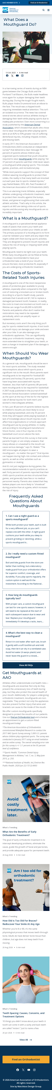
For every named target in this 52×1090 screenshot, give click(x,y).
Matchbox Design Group (29, 1086)
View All (24, 1040)
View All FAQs (26, 665)
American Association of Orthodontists (29, 1080)
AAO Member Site (10, 3)
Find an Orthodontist (39, 3)
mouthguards (25, 159)
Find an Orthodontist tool (23, 717)
